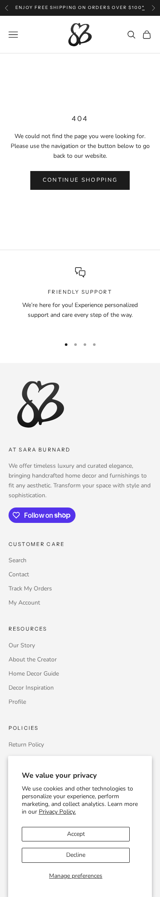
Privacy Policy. (57, 812)
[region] (80, 298)
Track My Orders (30, 588)
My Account (24, 603)
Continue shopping (80, 180)
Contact (19, 574)
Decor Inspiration (31, 688)
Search (17, 560)
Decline (75, 855)
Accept (76, 834)
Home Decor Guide (34, 674)
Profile (17, 702)
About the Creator (33, 659)
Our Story (22, 645)
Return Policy (26, 745)
